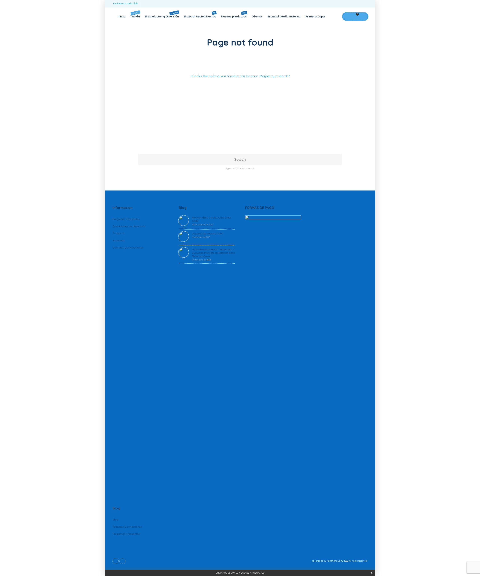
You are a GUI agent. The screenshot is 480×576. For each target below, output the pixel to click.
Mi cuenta (118, 240)
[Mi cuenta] (347, 16)
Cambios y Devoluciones (127, 247)
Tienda (135, 14)
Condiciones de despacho (128, 226)
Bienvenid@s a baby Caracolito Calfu (211, 221)
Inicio (121, 16)
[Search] (363, 16)
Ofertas (257, 16)
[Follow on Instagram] (364, 4)
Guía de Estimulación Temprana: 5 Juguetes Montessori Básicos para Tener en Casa (213, 254)
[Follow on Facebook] (356, 4)
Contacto (118, 233)
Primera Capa (315, 16)
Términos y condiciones (127, 526)
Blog (115, 519)
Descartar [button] (371, 572)
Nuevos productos (234, 14)
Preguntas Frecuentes (126, 219)
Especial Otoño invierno (284, 16)
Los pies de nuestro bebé (207, 235)
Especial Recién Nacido (200, 15)
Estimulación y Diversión (162, 14)
